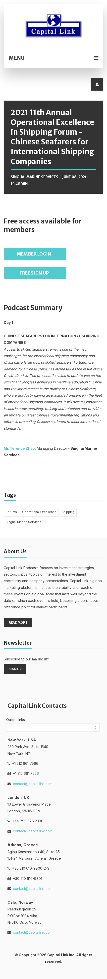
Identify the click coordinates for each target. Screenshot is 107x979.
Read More (18, 622)
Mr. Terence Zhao (19, 448)
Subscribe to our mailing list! (26, 659)
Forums (11, 512)
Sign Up (15, 669)
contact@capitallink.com (33, 784)
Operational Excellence (39, 512)
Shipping (68, 512)
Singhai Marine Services (34, 177)
